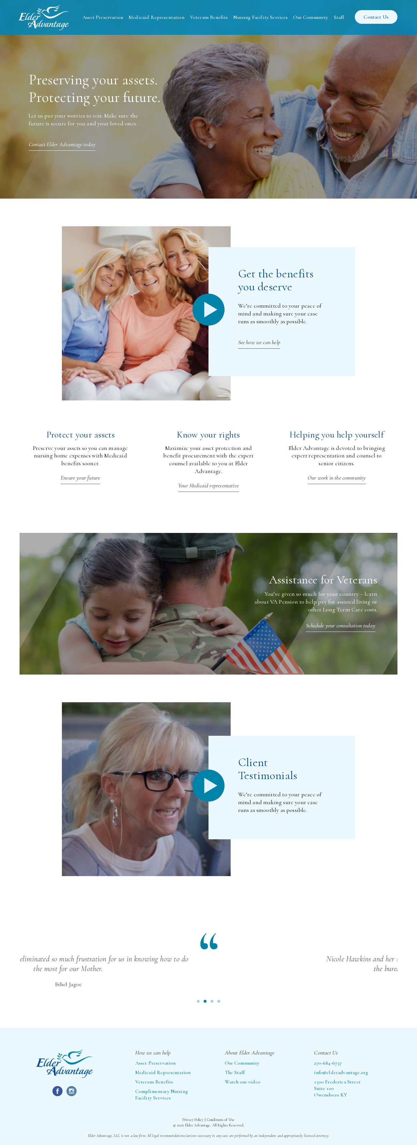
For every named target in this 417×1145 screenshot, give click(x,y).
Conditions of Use (221, 1119)
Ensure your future (80, 477)
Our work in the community (337, 477)
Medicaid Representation (156, 17)
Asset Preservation (102, 17)
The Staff (235, 1072)
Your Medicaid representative (208, 485)
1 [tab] (198, 1001)
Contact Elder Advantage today (62, 144)
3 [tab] (211, 1001)
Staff (339, 17)
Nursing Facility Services (260, 17)
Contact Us (376, 17)
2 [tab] (205, 1001)
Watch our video (242, 1082)
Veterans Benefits (209, 17)
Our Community (310, 17)
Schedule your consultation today (340, 625)
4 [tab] (218, 1001)
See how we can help (259, 342)
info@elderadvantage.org (341, 1072)
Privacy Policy (193, 1119)
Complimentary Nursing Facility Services (161, 1094)
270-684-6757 (328, 1063)
